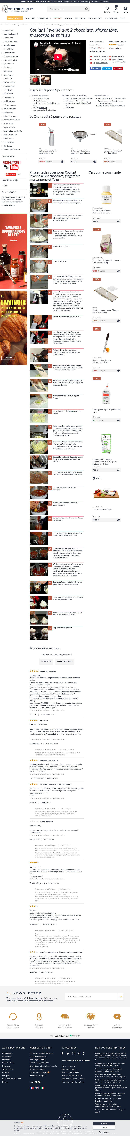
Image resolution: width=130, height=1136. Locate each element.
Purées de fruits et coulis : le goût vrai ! (110, 1111)
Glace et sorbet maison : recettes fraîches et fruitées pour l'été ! (110, 1094)
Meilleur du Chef (41, 1048)
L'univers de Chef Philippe (41, 1053)
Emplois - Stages (37, 1076)
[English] (37, 1088)
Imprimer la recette (101, 63)
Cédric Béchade (9, 53)
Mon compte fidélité (70, 1072)
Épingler (119, 68)
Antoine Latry (8, 38)
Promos (5, 1072)
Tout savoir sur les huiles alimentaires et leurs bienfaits (108, 1105)
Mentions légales (37, 1069)
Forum (5, 1082)
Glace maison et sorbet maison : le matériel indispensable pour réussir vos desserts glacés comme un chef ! (111, 1056)
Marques (6, 1076)
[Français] (32, 1088)
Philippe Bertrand (9, 83)
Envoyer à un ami (100, 60)
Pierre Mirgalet (8, 86)
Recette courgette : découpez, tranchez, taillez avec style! (108, 1070)
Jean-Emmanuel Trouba (11, 120)
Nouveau (6, 1066)
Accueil (3, 25)
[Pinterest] (85, 1054)
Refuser (104, 1128)
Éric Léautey (7, 68)
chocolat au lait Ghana (80, 101)
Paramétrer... (104, 1132)
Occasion (6, 1060)
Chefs (5, 186)
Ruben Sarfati (8, 94)
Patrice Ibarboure (9, 105)
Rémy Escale (7, 90)
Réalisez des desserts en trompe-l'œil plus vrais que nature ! (110, 1064)
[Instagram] (74, 1054)
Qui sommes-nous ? (39, 1056)
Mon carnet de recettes (72, 1075)
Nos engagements (38, 1060)
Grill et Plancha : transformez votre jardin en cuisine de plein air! (110, 1081)
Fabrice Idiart (8, 71)
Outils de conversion (101, 56)
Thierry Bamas (8, 98)
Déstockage (7, 1053)
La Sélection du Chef (11, 1079)
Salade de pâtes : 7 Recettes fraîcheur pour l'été (108, 1100)
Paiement (34, 1063)
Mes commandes (69, 1069)
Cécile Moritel (8, 49)
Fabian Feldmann (9, 109)
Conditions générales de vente (43, 1066)
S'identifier (46, 662)
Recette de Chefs (14, 25)
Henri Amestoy (8, 75)
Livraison (45, 1063)
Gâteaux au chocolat (28, 25)
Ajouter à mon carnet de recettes (118, 61)
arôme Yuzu (51, 110)
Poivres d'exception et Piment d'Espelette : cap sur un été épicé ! (110, 1075)
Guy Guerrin (7, 146)
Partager (96, 68)
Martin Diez (7, 79)
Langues (35, 1082)
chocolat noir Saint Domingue (82, 99)
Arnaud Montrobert (10, 42)
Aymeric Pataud (9, 45)
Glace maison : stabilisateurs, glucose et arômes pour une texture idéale (111, 1087)
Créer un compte (65, 662)
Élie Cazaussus (8, 64)
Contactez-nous (9, 205)
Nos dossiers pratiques (110, 1048)
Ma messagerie (68, 1066)
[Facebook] (64, 1054)
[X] (80, 1054)
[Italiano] (43, 1088)
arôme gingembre (118, 106)
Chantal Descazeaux (10, 57)
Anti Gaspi (6, 1056)
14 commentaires (115, 48)
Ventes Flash (8, 1069)
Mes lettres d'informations (73, 1082)
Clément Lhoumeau (10, 116)
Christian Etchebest (10, 60)
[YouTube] (69, 1054)
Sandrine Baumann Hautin (12, 131)
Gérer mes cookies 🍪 (40, 1072)
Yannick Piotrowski (10, 135)
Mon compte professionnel (73, 1079)
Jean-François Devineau (11, 150)
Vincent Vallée (8, 142)
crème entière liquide (46, 103)
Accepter (104, 1124)
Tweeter (108, 68)
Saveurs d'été (8, 1063)
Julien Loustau (8, 139)
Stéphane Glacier (9, 127)
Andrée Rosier (8, 30)
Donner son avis (118, 56)
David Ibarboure (9, 101)
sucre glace (43, 108)
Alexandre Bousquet (10, 34)
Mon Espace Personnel (76, 1060)
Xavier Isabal (8, 112)
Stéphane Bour (8, 124)
